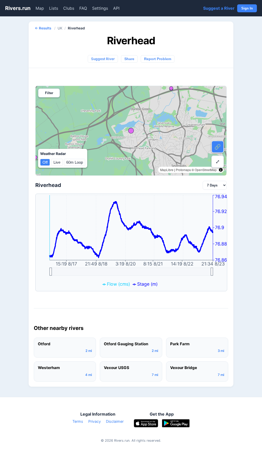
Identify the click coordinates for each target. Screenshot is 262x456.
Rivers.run (17, 8)
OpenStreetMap (206, 170)
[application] (131, 242)
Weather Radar (53, 153)
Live (56, 162)
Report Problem (157, 59)
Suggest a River (219, 8)
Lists (53, 8)
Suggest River (103, 59)
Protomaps (183, 170)
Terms (77, 421)
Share (129, 59)
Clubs (68, 8)
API (116, 8)
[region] (131, 130)
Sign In (247, 8)
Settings (100, 8)
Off (45, 162)
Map (40, 8)
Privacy (94, 421)
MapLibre (166, 170)
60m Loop (74, 162)
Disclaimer (115, 421)
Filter (49, 93)
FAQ (83, 8)
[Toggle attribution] (221, 170)
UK (60, 28)
